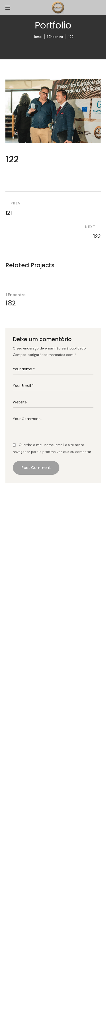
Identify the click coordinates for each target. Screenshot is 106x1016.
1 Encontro (55, 37)
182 (10, 303)
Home (37, 37)
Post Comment (36, 467)
